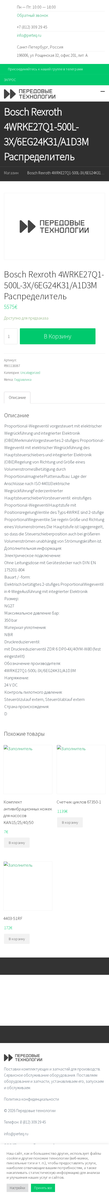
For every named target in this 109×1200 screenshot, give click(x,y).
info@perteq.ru (29, 35)
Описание (17, 397)
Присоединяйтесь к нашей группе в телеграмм (45, 69)
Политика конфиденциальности (31, 1099)
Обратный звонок (32, 15)
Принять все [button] (43, 1188)
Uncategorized (30, 372)
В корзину (57, 336)
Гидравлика (22, 379)
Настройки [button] (17, 1188)
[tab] (17, 397)
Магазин (11, 172)
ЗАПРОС (10, 80)
